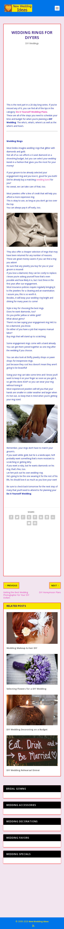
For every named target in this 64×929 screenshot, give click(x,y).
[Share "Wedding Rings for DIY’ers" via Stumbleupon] (53, 517)
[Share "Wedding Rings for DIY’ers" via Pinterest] (35, 517)
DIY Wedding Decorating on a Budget (27, 729)
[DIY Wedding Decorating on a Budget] (32, 710)
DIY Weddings (32, 43)
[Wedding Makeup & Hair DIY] (32, 628)
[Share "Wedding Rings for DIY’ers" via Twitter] (17, 517)
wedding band (43, 179)
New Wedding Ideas (39, 921)
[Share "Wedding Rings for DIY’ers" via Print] (35, 523)
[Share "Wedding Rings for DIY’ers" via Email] (29, 523)
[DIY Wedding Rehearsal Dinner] (32, 750)
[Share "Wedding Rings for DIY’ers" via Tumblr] (29, 517)
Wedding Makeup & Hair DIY (22, 648)
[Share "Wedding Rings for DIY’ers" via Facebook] (11, 517)
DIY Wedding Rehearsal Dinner (23, 770)
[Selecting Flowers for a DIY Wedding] (32, 669)
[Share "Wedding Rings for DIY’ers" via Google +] (23, 517)
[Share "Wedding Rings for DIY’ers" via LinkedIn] (41, 517)
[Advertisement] (32, 75)
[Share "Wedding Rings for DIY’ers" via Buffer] (47, 517)
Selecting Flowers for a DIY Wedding (26, 688)
